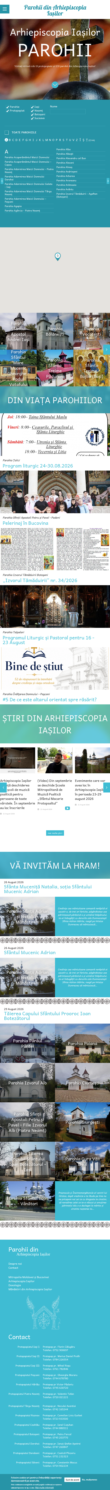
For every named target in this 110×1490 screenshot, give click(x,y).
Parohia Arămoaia (66, 185)
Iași (36, 107)
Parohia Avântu (64, 189)
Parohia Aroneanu (66, 180)
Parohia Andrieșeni (66, 171)
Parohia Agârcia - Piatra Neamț (22, 210)
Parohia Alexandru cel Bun (71, 158)
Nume (53, 106)
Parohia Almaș (64, 167)
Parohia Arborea (65, 176)
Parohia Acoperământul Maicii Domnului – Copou (28, 163)
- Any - (21, 133)
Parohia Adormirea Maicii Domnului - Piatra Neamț (29, 170)
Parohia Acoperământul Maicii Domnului (27, 157)
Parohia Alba (63, 149)
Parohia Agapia (13, 206)
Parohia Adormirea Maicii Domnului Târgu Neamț (28, 192)
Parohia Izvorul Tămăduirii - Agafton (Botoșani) (76, 195)
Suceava (39, 118)
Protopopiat (17, 110)
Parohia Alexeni (65, 163)
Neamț (38, 110)
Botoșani (39, 114)
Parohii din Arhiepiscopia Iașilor (55, 10)
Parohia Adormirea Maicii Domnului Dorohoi (24, 177)
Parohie (14, 107)
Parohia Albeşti (64, 154)
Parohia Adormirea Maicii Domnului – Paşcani (25, 200)
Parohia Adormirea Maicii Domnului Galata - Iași (28, 185)
